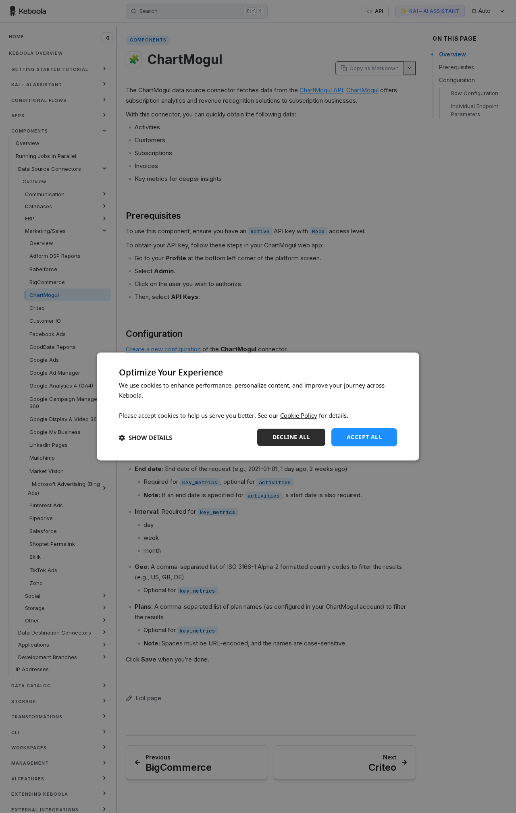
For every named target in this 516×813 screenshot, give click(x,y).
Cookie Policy (298, 415)
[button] (145, 437)
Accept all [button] (364, 437)
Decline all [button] (291, 437)
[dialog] (258, 406)
